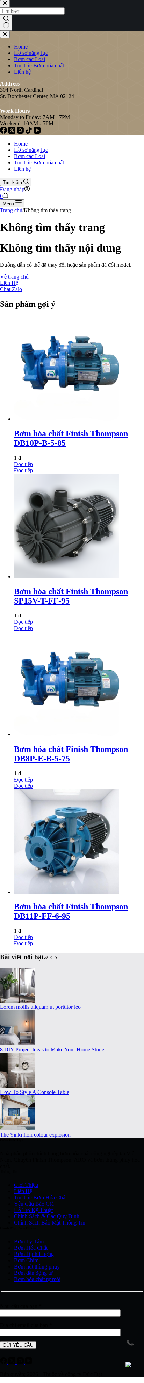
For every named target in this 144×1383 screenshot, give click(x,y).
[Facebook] (4, 1362)
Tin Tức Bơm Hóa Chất (40, 1197)
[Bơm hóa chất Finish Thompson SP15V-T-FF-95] (66, 576)
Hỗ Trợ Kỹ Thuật (33, 1210)
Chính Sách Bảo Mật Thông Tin (49, 1223)
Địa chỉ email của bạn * (26, 1325)
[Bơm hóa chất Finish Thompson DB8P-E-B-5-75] (66, 734)
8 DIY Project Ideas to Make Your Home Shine (52, 1049)
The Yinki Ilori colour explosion (35, 1135)
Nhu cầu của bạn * (21, 1306)
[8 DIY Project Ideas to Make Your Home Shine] (17, 1043)
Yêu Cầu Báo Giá (34, 1204)
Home (21, 144)
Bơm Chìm (26, 1260)
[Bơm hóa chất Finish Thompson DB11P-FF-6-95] (66, 892)
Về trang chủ (14, 277)
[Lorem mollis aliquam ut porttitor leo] (17, 1001)
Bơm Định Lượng (34, 1254)
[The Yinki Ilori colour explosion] (17, 1128)
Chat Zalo (11, 289)
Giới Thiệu (26, 1185)
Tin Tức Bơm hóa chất (39, 162)
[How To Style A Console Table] (17, 1086)
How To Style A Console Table (34, 1092)
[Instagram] (21, 1362)
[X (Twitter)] (12, 1362)
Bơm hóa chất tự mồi (37, 1279)
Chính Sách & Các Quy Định (46, 1216)
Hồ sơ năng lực (31, 150)
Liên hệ (22, 169)
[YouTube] (28, 1362)
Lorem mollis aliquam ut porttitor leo (40, 1007)
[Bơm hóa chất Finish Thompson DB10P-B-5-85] (66, 419)
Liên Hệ (9, 283)
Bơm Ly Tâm (29, 1241)
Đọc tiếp (23, 464)
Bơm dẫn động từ (33, 1273)
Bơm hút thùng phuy (37, 1267)
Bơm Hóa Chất (31, 1248)
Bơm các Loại (29, 156)
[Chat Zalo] (130, 1366)
